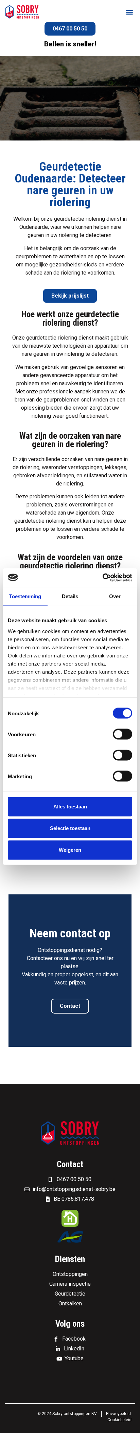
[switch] (122, 734)
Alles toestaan (70, 806)
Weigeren (70, 850)
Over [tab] (115, 596)
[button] (129, 12)
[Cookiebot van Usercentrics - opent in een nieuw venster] (102, 577)
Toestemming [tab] (25, 596)
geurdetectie (69, 219)
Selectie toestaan (70, 828)
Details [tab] (70, 596)
